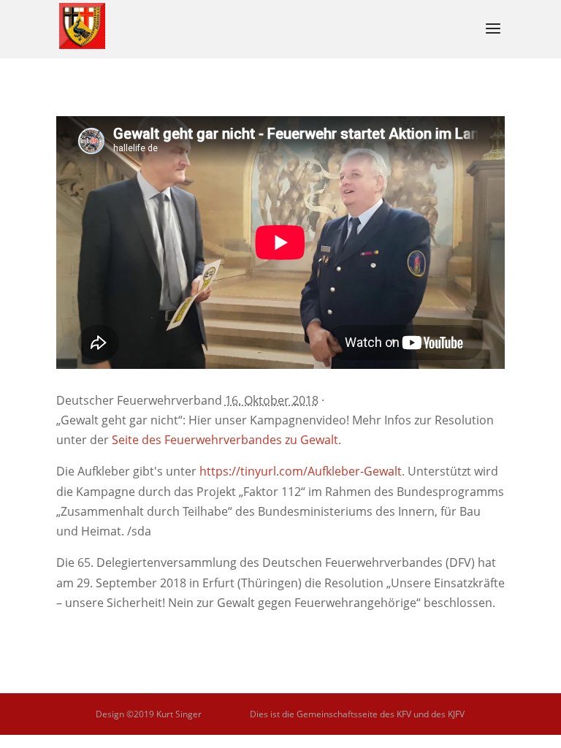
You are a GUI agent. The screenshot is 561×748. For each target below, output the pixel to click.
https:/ (300, 471)
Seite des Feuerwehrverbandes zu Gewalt (225, 440)
